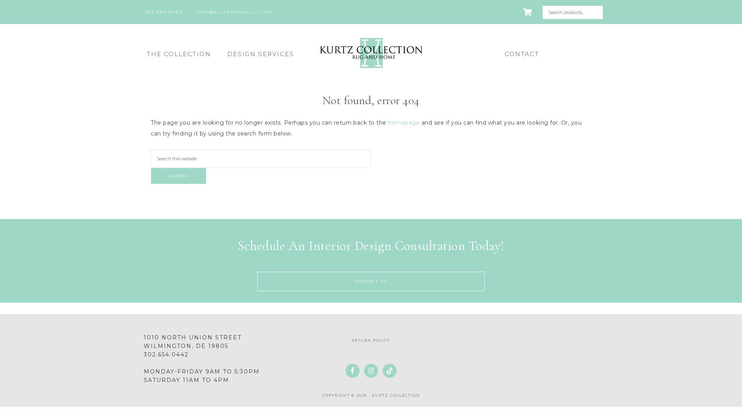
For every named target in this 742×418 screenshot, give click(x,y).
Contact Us (371, 281)
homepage (404, 122)
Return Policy (371, 340)
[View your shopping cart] (528, 12)
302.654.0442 (166, 354)
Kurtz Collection (371, 53)
